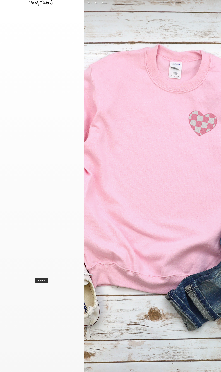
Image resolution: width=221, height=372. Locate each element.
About (97, 3)
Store (90, 3)
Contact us (105, 3)
